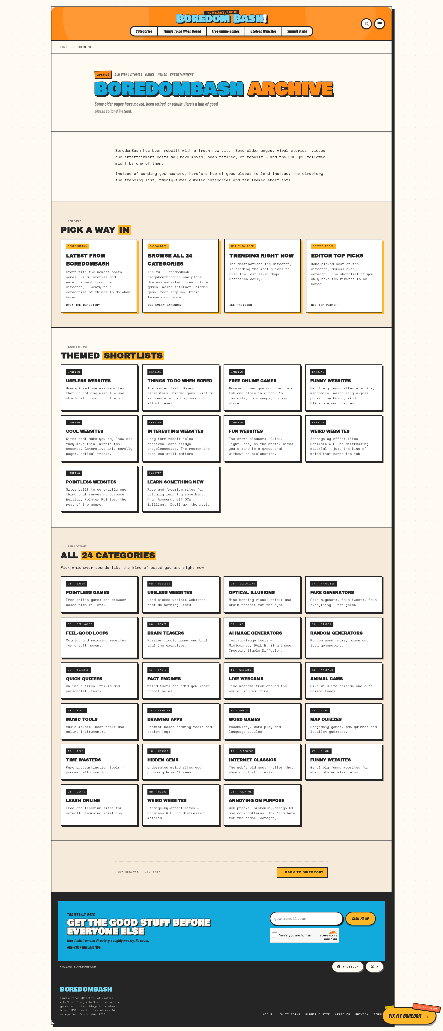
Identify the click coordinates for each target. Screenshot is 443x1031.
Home (64, 47)
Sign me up (360, 918)
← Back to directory (302, 872)
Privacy (361, 1014)
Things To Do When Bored (182, 31)
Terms (378, 1014)
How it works (289, 1014)
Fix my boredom (405, 1015)
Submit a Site (297, 31)
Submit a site (317, 1014)
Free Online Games (225, 31)
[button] (366, 23)
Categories (144, 31)
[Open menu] (379, 23)
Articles (342, 1014)
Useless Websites (263, 31)
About (267, 1014)
